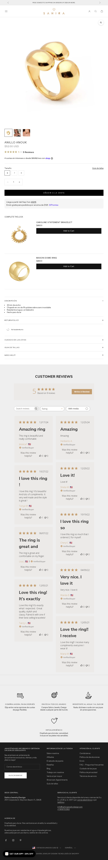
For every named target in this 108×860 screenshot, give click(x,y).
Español (69, 848)
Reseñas (50, 765)
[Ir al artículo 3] (26, 133)
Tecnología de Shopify (68, 854)
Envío (82, 761)
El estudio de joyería (55, 761)
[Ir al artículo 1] (8, 133)
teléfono (60, 802)
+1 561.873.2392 (63, 809)
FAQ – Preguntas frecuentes (92, 765)
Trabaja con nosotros (55, 772)
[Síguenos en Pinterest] (20, 840)
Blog (48, 768)
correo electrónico (84, 800)
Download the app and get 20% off (54, 3)
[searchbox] (23, 408)
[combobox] (52, 408)
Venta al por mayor (54, 776)
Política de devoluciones (90, 757)
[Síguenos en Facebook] (5, 840)
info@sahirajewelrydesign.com (70, 807)
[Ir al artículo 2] (17, 133)
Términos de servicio (88, 776)
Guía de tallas (98, 168)
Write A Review (82, 391)
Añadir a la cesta (54, 193)
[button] (19, 853)
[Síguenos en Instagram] (13, 840)
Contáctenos (85, 753)
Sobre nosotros (53, 753)
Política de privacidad (88, 772)
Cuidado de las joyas (88, 768)
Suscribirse (16, 775)
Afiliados (50, 757)
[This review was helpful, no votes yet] (40, 455)
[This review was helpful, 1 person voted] (40, 517)
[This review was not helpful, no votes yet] (45, 455)
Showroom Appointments (57, 780)
